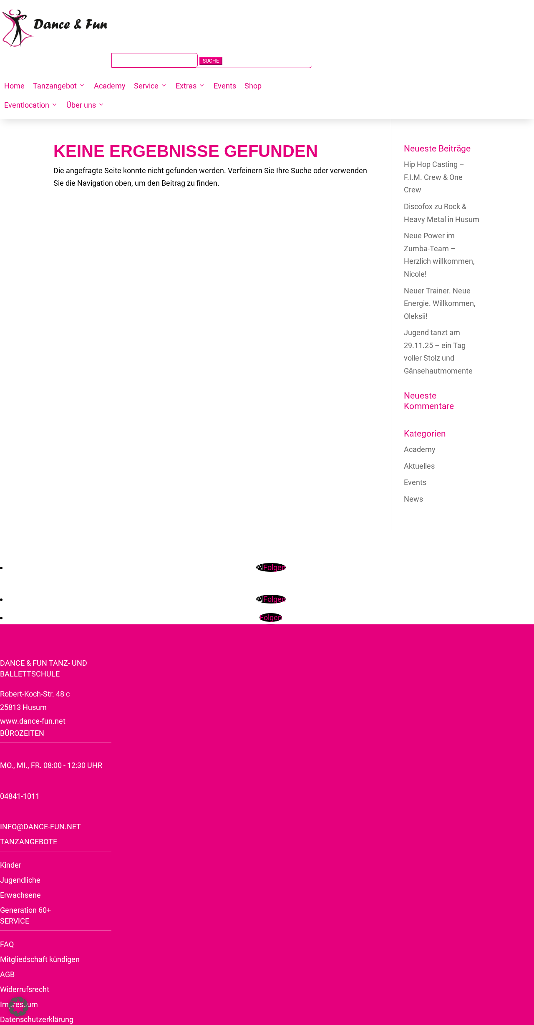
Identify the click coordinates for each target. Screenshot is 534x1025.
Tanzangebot (55, 85)
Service (146, 85)
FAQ (7, 944)
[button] (18, 1006)
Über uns (81, 105)
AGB (7, 974)
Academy (110, 85)
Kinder (10, 865)
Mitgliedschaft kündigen (40, 959)
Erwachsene (20, 895)
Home (14, 85)
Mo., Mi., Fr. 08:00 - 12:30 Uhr (51, 765)
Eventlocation (26, 105)
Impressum (19, 1004)
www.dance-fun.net (32, 721)
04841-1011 (20, 796)
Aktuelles (419, 466)
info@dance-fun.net (40, 826)
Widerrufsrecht (24, 989)
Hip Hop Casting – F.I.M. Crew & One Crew (434, 177)
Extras (186, 85)
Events (225, 85)
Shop (253, 85)
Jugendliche (20, 880)
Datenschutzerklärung (36, 1019)
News (413, 499)
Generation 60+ (25, 910)
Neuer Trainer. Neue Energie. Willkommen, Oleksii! (440, 303)
